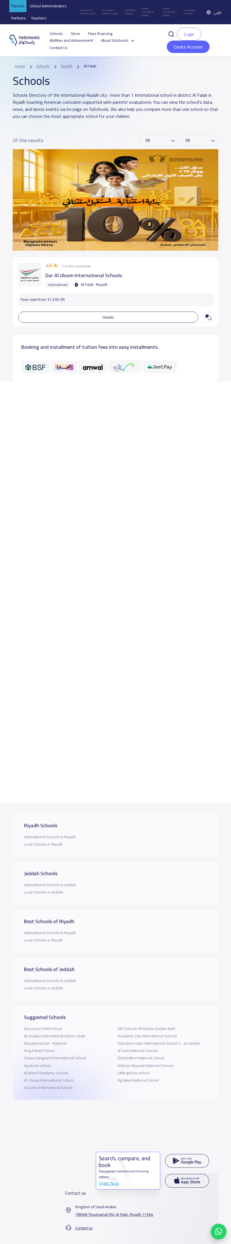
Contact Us (59, 48)
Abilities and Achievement (71, 40)
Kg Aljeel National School (138, 1080)
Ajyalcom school (37, 1065)
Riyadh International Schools (169, 11)
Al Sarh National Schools (138, 1050)
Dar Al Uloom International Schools (83, 275)
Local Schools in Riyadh (131, 12)
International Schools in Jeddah (110, 12)
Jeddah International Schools (148, 11)
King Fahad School (39, 1050)
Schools (56, 34)
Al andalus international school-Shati (54, 1036)
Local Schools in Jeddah (190, 12)
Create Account (188, 47)
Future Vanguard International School (55, 1058)
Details (108, 317)
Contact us (84, 1228)
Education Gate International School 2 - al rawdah (159, 1043)
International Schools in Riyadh (87, 12)
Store (75, 34)
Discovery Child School (43, 1028)
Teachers (38, 18)
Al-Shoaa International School (49, 1080)
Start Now (109, 1183)
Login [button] (189, 34)
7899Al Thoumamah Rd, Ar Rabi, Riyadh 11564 (114, 1214)
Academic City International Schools (147, 1036)
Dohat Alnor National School (141, 1058)
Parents (18, 6)
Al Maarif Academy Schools (46, 1073)
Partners (18, 18)
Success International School (48, 1087)
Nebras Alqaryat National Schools (146, 1065)
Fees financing (100, 34)
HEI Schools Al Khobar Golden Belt (146, 1028)
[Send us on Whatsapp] (218, 1231)
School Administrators (48, 6)
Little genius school (134, 1073)
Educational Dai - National (45, 1043)
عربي (218, 12)
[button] (171, 33)
